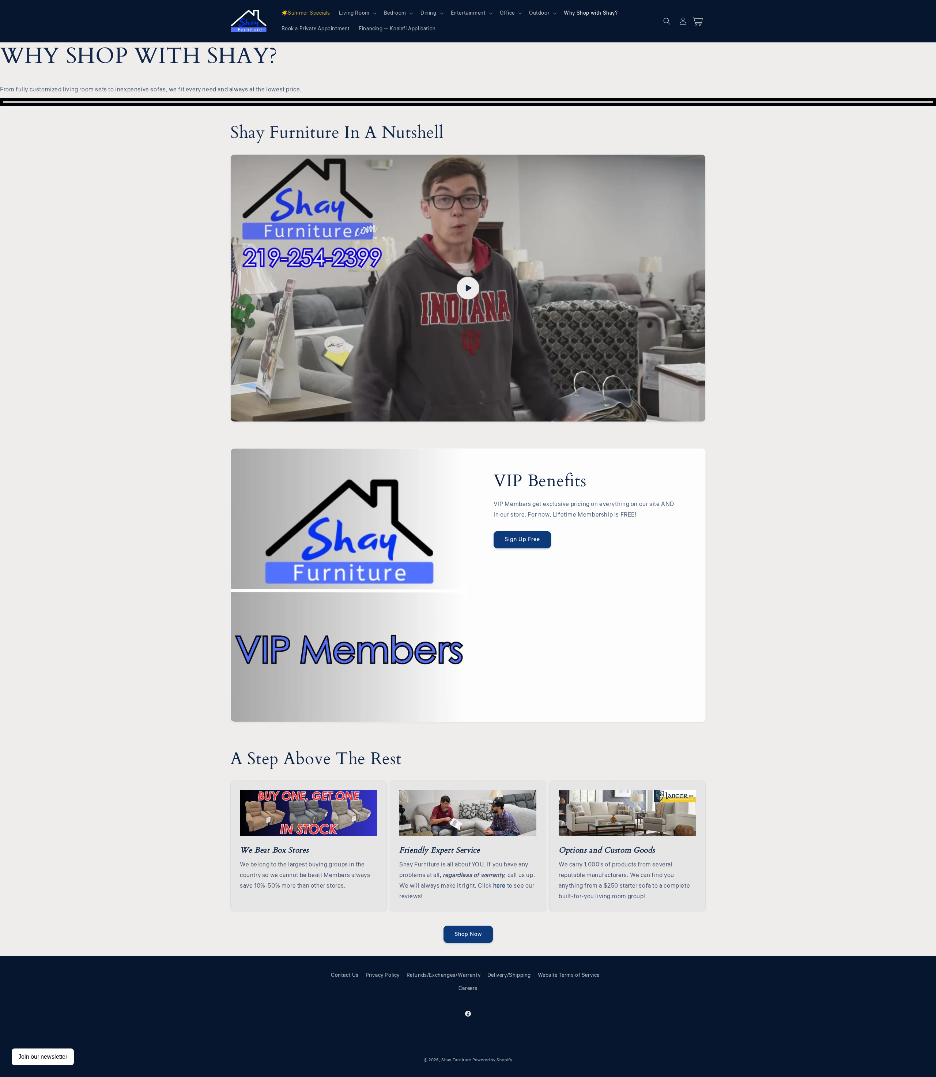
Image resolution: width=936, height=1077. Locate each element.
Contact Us (345, 975)
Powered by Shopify (492, 1060)
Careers (468, 988)
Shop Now (468, 934)
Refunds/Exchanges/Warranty (444, 975)
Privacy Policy (383, 975)
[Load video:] (468, 288)
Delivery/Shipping (509, 975)
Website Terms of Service (569, 975)
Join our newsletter (42, 1057)
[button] (357, 13)
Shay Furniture (456, 1060)
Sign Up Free (522, 540)
